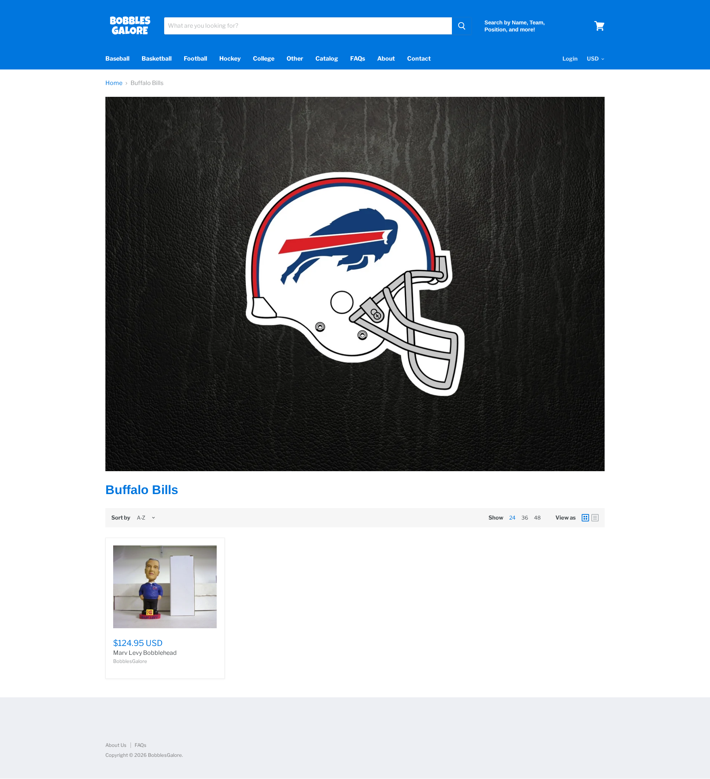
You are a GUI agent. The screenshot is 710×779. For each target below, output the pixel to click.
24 (512, 517)
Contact (419, 58)
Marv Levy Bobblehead (145, 652)
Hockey (230, 58)
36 (524, 517)
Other (295, 58)
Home (113, 83)
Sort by (120, 518)
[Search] (461, 25)
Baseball (117, 58)
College (263, 58)
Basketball (157, 58)
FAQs (357, 58)
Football (195, 58)
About (386, 58)
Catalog (326, 58)
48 (537, 517)
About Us (115, 745)
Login (570, 58)
